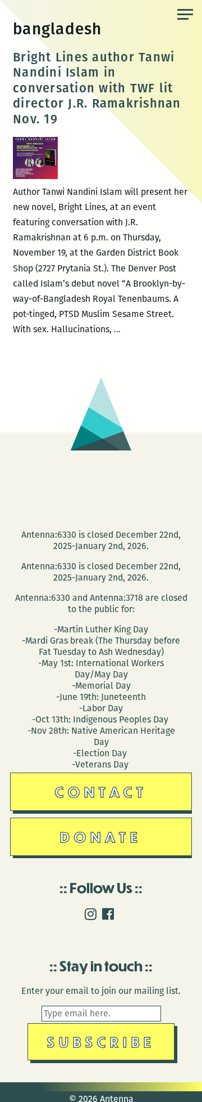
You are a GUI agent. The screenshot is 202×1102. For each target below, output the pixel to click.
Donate (101, 836)
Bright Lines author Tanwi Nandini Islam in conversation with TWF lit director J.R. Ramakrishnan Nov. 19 (97, 88)
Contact (101, 791)
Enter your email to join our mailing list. (101, 990)
